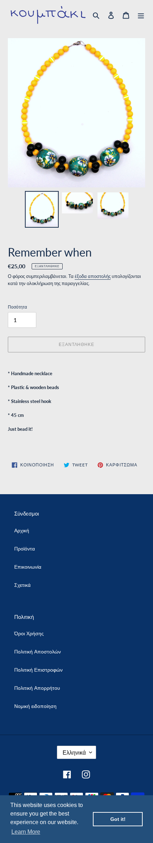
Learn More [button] (25, 832)
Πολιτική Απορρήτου (37, 688)
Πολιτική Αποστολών (37, 651)
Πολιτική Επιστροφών (38, 670)
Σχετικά (22, 585)
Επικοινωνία (27, 567)
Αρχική (21, 530)
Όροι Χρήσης (29, 633)
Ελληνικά (74, 752)
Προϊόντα (24, 548)
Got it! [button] (118, 819)
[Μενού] (140, 14)
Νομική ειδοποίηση (35, 706)
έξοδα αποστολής (93, 276)
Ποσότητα (17, 307)
